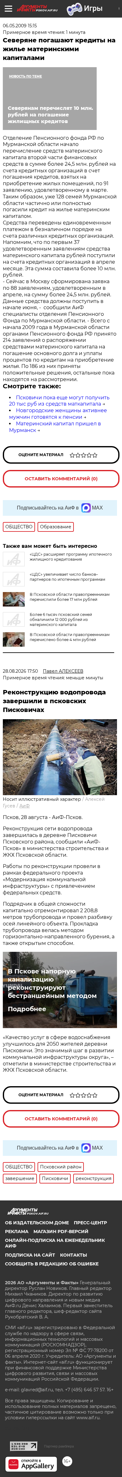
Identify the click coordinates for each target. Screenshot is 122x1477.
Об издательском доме (37, 1223)
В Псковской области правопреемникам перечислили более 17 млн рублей (69, 597)
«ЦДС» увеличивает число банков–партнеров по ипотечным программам (67, 577)
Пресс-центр (90, 1223)
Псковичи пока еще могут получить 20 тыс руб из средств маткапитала (59, 401)
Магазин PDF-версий (61, 1231)
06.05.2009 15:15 (20, 26)
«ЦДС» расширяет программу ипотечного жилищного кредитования (71, 557)
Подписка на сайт (30, 1255)
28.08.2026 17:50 (20, 671)
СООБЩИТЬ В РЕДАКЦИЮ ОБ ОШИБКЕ (52, 1264)
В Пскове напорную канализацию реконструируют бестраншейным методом (52, 984)
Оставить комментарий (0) (61, 479)
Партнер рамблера (59, 1446)
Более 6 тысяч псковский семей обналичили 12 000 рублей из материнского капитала (61, 619)
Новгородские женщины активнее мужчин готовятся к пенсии (58, 413)
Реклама (16, 1231)
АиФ (24, 806)
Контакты (73, 1255)
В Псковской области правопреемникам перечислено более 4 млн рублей (69, 637)
